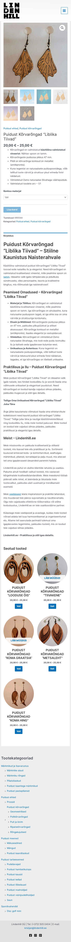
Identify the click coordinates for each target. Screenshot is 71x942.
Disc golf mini (14, 911)
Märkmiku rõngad (16, 775)
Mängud (11, 848)
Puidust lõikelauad (16, 884)
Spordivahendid (9, 906)
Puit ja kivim (16, 822)
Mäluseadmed (14, 843)
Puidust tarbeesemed (12, 859)
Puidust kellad (14, 879)
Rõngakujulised (18, 832)
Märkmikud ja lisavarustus (15, 766)
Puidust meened (9, 838)
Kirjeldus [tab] (8, 235)
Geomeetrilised (18, 811)
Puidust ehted (8, 797)
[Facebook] (30, 935)
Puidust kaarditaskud (18, 853)
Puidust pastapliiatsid (18, 791)
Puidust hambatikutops (19, 869)
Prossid (11, 802)
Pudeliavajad (13, 864)
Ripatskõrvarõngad (20, 827)
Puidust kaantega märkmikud (22, 786)
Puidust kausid (14, 874)
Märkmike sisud (15, 770)
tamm (6, 277)
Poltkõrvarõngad (19, 816)
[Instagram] (35, 935)
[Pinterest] (40, 935)
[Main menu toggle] (64, 10)
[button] (62, 28)
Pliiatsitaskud (14, 780)
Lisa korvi (12, 209)
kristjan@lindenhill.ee (35, 928)
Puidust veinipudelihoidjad (20, 895)
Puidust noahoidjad (17, 890)
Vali (19, 606)
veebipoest (15, 494)
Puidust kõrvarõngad (18, 807)
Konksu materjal (12, 191)
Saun (9, 900)
